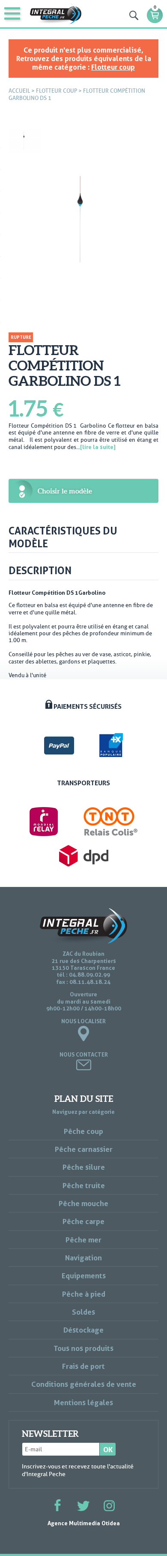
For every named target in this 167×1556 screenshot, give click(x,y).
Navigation (83, 1257)
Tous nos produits (83, 1348)
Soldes (83, 1311)
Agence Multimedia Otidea (84, 1523)
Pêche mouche (83, 1203)
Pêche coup (83, 1131)
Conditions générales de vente (83, 1384)
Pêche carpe (83, 1221)
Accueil (19, 90)
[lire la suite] (98, 446)
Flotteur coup (113, 67)
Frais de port (83, 1366)
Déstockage (83, 1329)
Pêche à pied (83, 1293)
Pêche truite (84, 1185)
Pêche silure (84, 1167)
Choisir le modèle (65, 491)
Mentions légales (83, 1402)
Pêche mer (83, 1239)
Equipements (84, 1275)
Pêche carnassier (84, 1149)
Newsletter (50, 1434)
